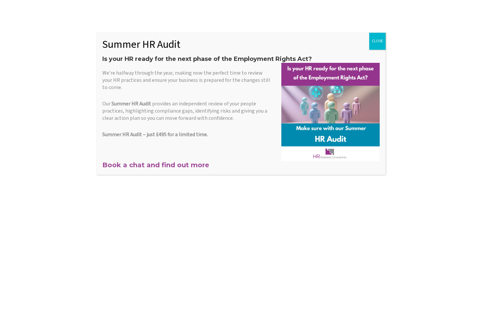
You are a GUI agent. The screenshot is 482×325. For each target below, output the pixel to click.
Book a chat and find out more (155, 165)
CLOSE (377, 41)
